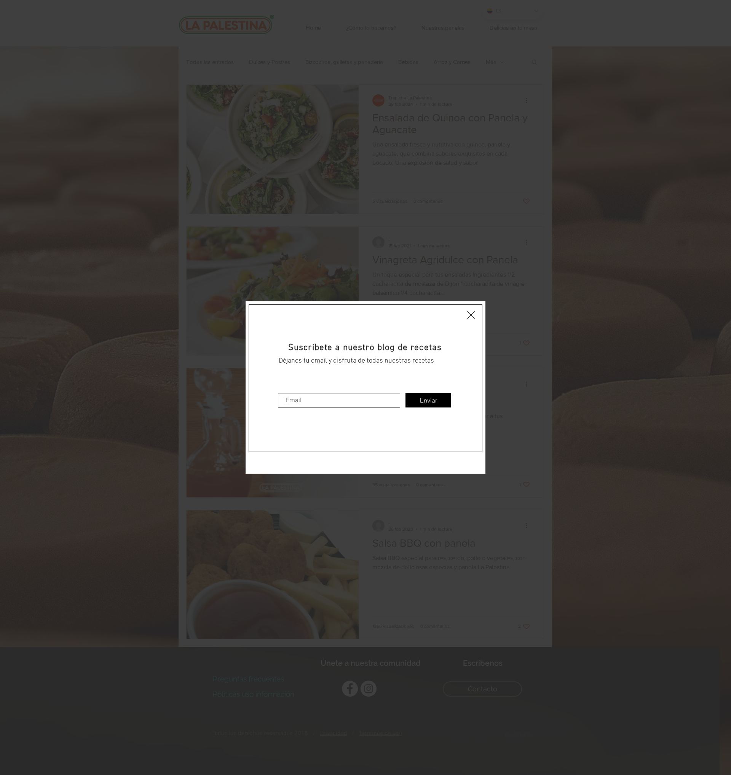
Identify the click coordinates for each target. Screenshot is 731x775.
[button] (471, 315)
